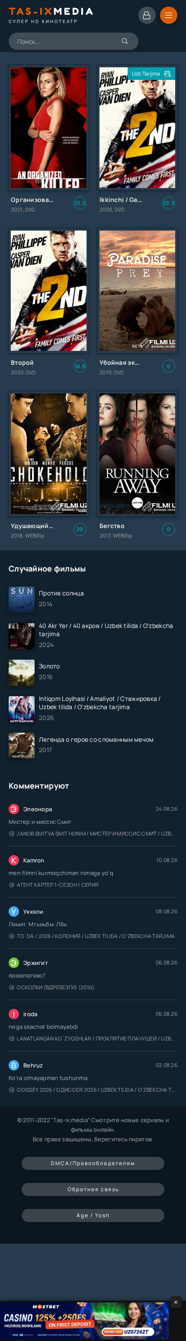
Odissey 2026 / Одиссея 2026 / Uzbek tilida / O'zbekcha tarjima (97, 1089)
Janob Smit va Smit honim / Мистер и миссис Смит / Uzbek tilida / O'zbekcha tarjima (97, 833)
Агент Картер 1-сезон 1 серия (58, 884)
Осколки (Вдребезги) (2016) (55, 987)
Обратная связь (93, 1189)
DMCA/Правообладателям (93, 1163)
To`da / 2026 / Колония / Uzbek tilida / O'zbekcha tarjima (96, 936)
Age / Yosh (93, 1215)
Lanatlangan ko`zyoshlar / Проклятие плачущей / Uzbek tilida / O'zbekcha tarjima (97, 1038)
